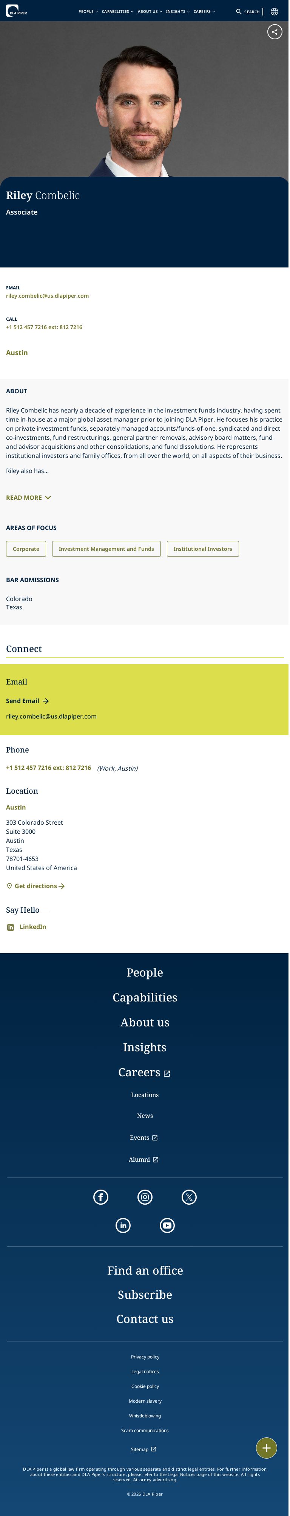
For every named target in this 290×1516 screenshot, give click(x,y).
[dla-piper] (29, 10)
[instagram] (145, 1197)
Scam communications (145, 1430)
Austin (17, 352)
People (86, 11)
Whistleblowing (145, 1415)
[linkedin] (123, 1225)
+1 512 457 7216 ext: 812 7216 (44, 327)
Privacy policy (145, 1357)
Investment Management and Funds (106, 548)
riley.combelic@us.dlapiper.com (47, 295)
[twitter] (189, 1197)
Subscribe (145, 1294)
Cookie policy (145, 1386)
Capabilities (116, 11)
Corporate (26, 548)
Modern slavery (145, 1401)
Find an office (145, 1270)
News (145, 1115)
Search (251, 11)
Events (139, 1137)
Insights (175, 11)
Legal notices (145, 1371)
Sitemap (139, 1449)
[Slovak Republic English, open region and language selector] (274, 11)
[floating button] (266, 1448)
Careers (202, 11)
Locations (145, 1095)
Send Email (22, 701)
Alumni (139, 1159)
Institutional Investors (203, 548)
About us (148, 11)
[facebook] (100, 1197)
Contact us (145, 1318)
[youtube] (167, 1225)
